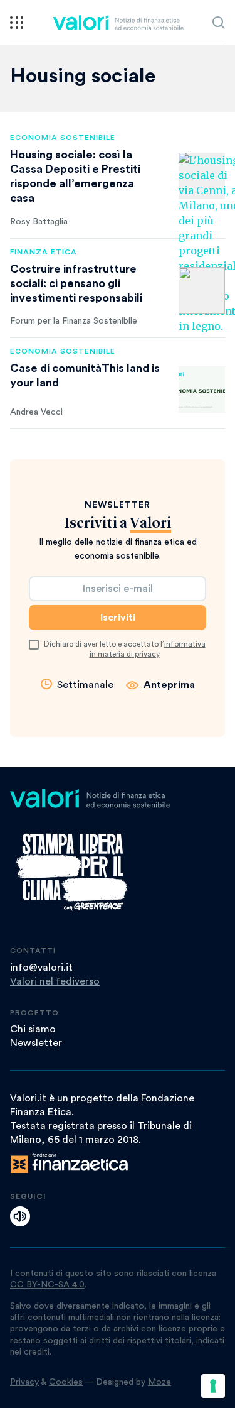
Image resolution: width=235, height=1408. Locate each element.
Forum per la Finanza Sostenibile (73, 321)
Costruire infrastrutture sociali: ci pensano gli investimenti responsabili (76, 283)
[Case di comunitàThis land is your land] (202, 389)
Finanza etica (43, 252)
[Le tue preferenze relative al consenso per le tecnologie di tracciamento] (213, 1386)
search (218, 22)
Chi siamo (33, 1029)
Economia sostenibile (62, 137)
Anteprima (169, 685)
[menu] (16, 23)
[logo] (118, 22)
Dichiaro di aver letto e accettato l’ (125, 649)
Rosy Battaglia (39, 221)
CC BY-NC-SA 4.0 (47, 1284)
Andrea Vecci (36, 412)
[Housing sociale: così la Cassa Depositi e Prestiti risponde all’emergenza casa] (202, 176)
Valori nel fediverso (55, 981)
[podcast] (20, 1216)
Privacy (24, 1382)
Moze (159, 1382)
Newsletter (36, 1043)
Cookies (66, 1382)
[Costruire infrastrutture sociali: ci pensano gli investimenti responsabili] (202, 290)
